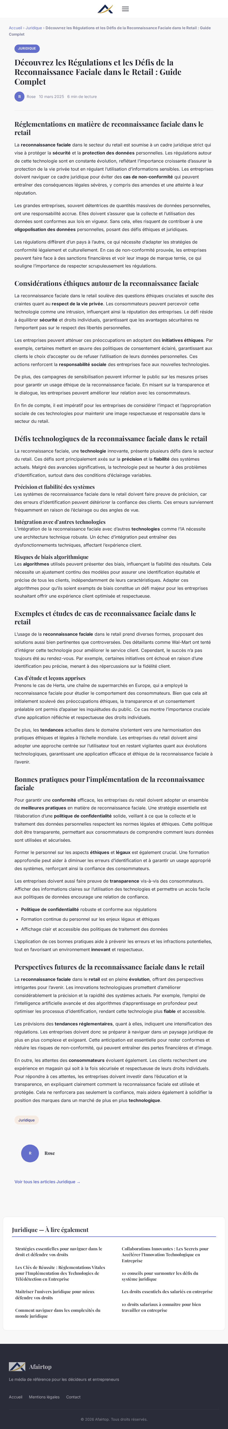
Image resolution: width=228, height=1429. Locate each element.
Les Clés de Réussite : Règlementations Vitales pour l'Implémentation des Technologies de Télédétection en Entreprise (60, 1273)
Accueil (15, 28)
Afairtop (40, 1366)
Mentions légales (44, 1396)
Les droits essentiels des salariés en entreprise (167, 1291)
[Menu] (125, 8)
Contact (73, 1396)
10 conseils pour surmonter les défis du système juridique (160, 1276)
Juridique (34, 28)
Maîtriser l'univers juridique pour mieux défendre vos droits (55, 1294)
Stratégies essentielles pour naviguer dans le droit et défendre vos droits (58, 1251)
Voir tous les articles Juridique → (47, 1181)
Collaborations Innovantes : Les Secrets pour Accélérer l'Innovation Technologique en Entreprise (165, 1254)
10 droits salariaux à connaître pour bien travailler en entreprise (161, 1307)
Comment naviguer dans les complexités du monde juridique (57, 1313)
